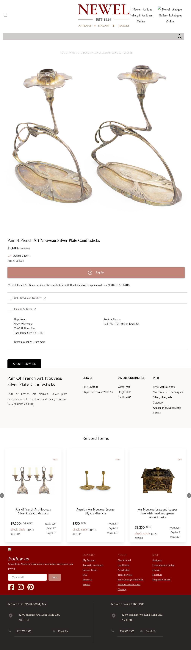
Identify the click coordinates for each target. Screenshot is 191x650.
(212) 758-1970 (117, 324)
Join (54, 577)
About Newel (124, 560)
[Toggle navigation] (5, 15)
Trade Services (125, 574)
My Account (89, 560)
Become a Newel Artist (129, 584)
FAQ (85, 574)
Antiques (157, 560)
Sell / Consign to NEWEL (131, 579)
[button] (97, 298)
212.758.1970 (24, 631)
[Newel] (9, 549)
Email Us (134, 324)
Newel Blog (124, 569)
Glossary (122, 589)
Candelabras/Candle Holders (113, 52)
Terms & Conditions (93, 565)
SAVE (55, 460)
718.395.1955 (127, 631)
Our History (123, 565)
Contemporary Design (163, 565)
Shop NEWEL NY (161, 579)
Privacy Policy (90, 569)
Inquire (99, 272)
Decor (87, 52)
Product (75, 52)
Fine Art (156, 569)
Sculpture (157, 574)
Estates (86, 584)
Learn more (39, 342)
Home (63, 52)
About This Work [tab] (24, 363)
